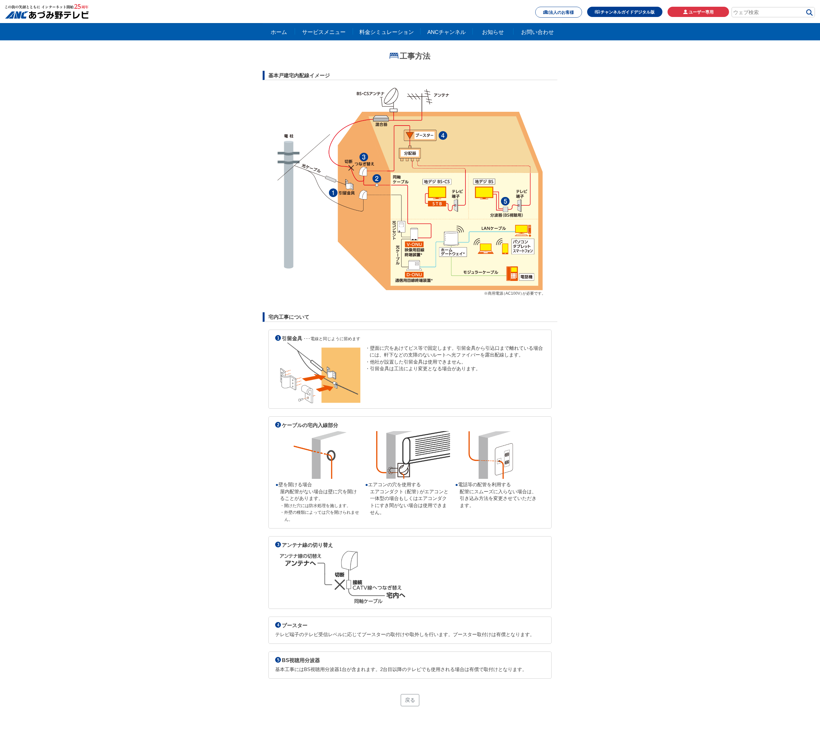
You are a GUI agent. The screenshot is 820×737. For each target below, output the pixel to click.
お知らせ (493, 32)
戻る (410, 700)
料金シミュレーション (386, 32)
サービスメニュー (324, 32)
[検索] (809, 13)
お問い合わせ (537, 32)
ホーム (279, 32)
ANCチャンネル (446, 32)
